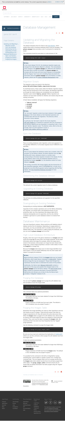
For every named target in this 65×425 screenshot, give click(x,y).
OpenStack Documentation (13, 28)
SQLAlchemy (51, 45)
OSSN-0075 (52, 259)
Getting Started (26, 405)
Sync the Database (10, 47)
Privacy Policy (37, 411)
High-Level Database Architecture (14, 56)
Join (50, 16)
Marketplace (35, 16)
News (3, 408)
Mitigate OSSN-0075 (46, 265)
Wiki (24, 410)
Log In (55, 16)
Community (27, 16)
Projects (4, 401)
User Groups (15, 401)
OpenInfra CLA (37, 413)
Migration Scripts (10, 45)
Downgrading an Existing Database (15, 52)
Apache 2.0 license (53, 408)
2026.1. (50, 2)
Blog (42, 16)
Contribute (15, 408)
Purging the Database (11, 57)
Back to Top (59, 1)
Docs (46, 16)
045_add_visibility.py (30, 122)
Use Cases (13, 16)
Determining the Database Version (14, 49)
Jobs (14, 405)
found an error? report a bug (56, 382)
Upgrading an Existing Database (14, 50)
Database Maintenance (10, 54)
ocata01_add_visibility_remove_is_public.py (36, 129)
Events (20, 16)
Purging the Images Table (12, 59)
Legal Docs (36, 403)
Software (6, 16)
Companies (15, 406)
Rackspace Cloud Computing (51, 411)
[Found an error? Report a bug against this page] (62, 33)
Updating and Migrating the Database (14, 44)
